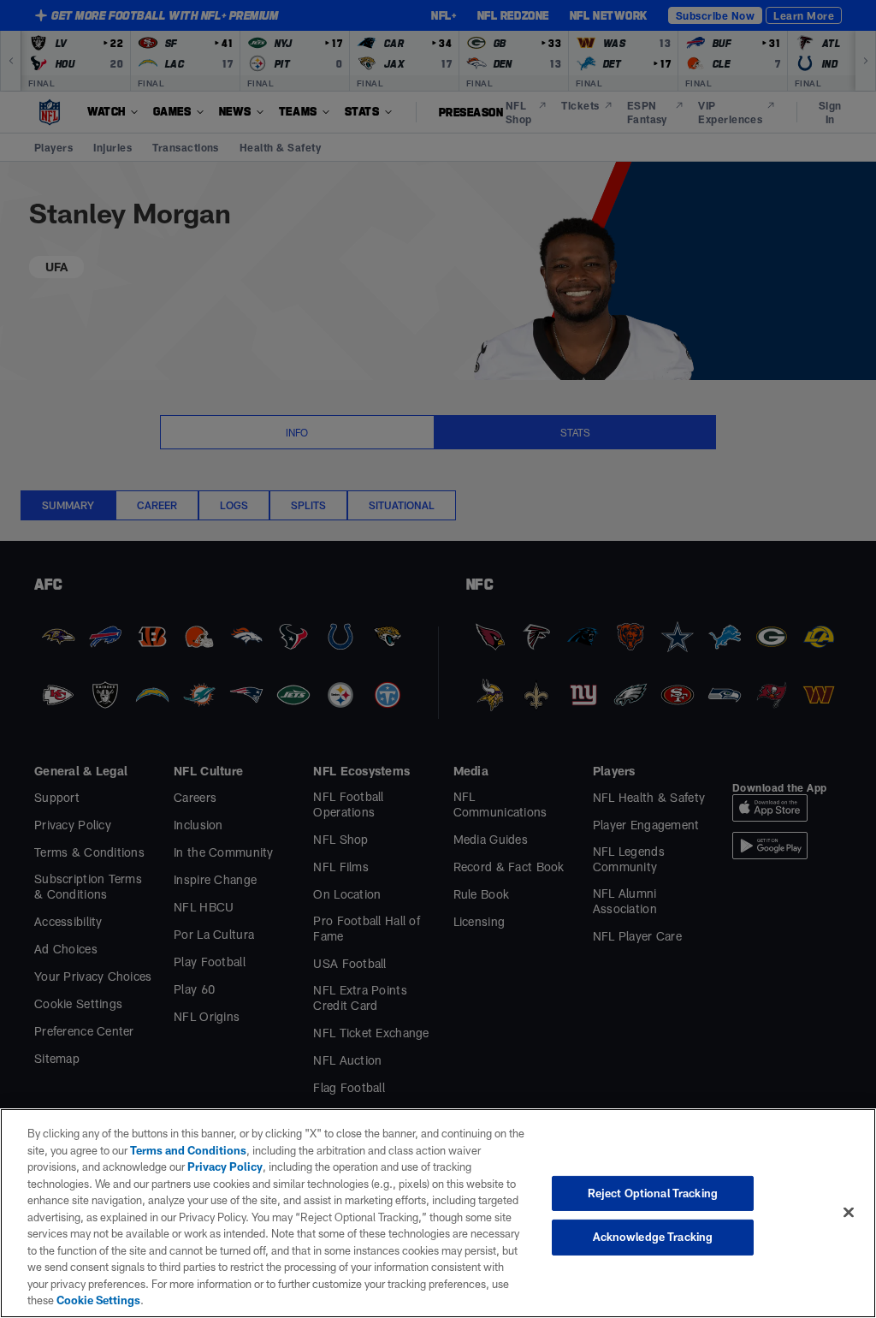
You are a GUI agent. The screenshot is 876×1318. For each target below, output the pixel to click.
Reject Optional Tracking (653, 1193)
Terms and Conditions (188, 1150)
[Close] (848, 1212)
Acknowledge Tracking (653, 1237)
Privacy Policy (225, 1166)
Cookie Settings (98, 1300)
